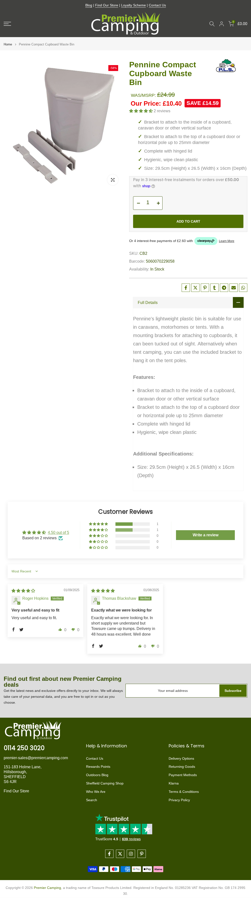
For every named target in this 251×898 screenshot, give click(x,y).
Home (8, 44)
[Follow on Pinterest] (142, 854)
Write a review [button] (205, 535)
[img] (23, 591)
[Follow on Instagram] (131, 854)
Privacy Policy (179, 800)
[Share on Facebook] (186, 288)
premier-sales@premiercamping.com (36, 758)
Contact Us (157, 5)
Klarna (174, 783)
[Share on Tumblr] (214, 288)
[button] (141, 111)
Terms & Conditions (184, 792)
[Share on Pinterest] (205, 288)
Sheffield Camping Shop (105, 783)
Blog (88, 5)
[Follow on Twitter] (120, 854)
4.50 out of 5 (58, 532)
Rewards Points (98, 767)
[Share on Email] (233, 288)
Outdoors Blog (97, 775)
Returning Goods (182, 767)
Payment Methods (183, 775)
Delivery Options (181, 758)
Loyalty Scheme (133, 5)
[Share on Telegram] (224, 288)
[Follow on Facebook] (109, 854)
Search (91, 800)
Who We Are (95, 792)
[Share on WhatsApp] (243, 288)
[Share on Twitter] (195, 288)
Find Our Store (106, 5)
